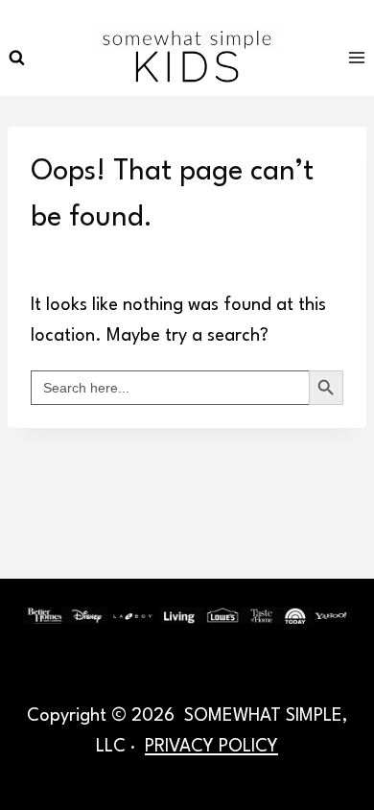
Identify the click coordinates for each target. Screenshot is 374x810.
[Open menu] (356, 57)
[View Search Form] (16, 57)
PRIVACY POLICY (211, 746)
